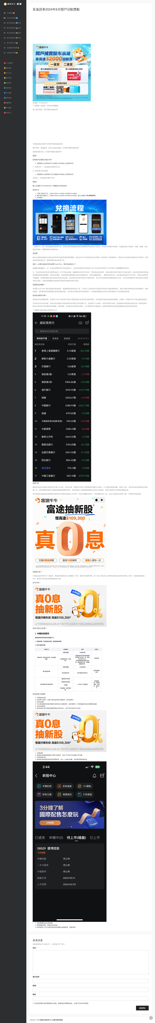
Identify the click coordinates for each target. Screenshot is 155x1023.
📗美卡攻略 (7, 108)
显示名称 (36, 977)
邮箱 (35, 985)
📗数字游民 (7, 78)
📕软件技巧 (7, 113)
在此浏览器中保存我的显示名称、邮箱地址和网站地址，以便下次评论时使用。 (62, 1003)
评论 (35, 948)
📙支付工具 (7, 73)
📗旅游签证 (7, 83)
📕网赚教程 (7, 103)
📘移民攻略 (7, 98)
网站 (34, 994)
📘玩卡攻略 (7, 93)
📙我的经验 (7, 68)
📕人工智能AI (8, 63)
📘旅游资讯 (7, 88)
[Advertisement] (91, 28)
